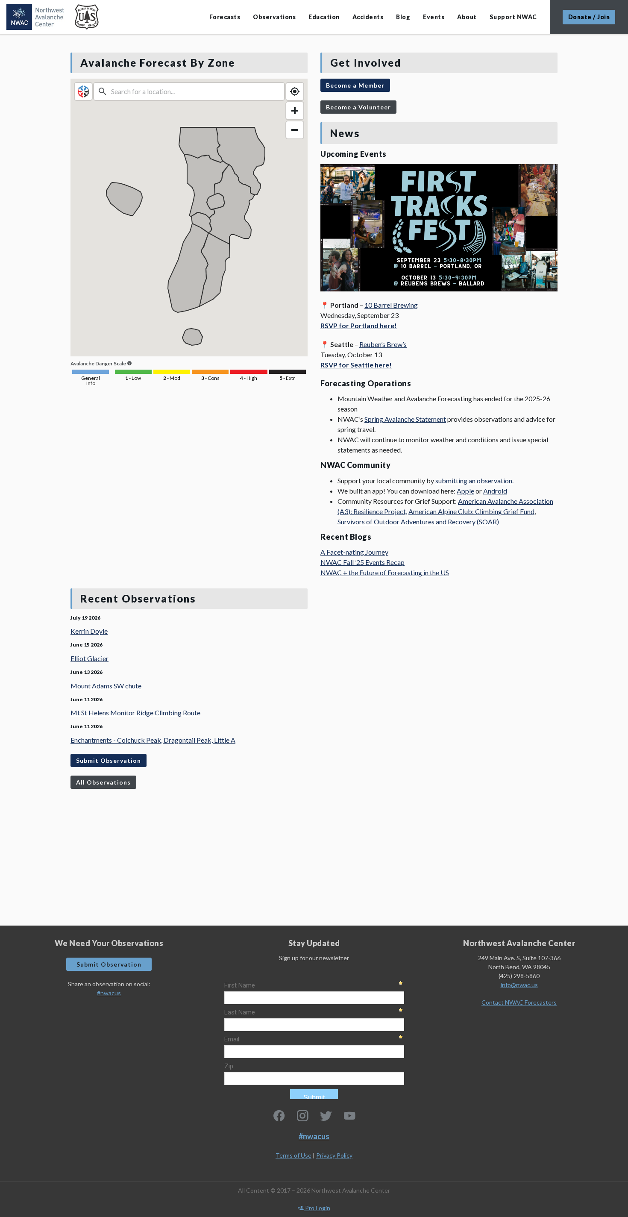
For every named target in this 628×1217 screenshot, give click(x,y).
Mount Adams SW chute (105, 686)
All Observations (103, 782)
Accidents (368, 17)
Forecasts (225, 17)
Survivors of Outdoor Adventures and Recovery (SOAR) (418, 521)
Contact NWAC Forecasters (519, 1002)
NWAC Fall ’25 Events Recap (362, 562)
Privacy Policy (334, 1155)
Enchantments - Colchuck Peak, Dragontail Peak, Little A (152, 740)
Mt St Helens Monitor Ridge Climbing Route (135, 712)
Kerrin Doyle (89, 631)
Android (495, 491)
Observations (274, 17)
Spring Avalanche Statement (405, 419)
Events (433, 17)
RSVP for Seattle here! (356, 365)
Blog (403, 17)
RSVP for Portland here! (358, 325)
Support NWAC (513, 17)
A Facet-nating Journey (354, 552)
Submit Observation (108, 760)
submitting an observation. (474, 480)
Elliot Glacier (89, 658)
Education (324, 17)
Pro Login (317, 1207)
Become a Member (355, 85)
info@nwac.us (519, 984)
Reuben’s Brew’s (383, 344)
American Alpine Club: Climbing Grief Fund (471, 511)
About (467, 17)
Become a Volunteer (358, 107)
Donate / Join (589, 17)
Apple (465, 491)
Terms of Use (293, 1155)
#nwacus (109, 993)
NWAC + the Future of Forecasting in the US (384, 572)
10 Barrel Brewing (391, 305)
